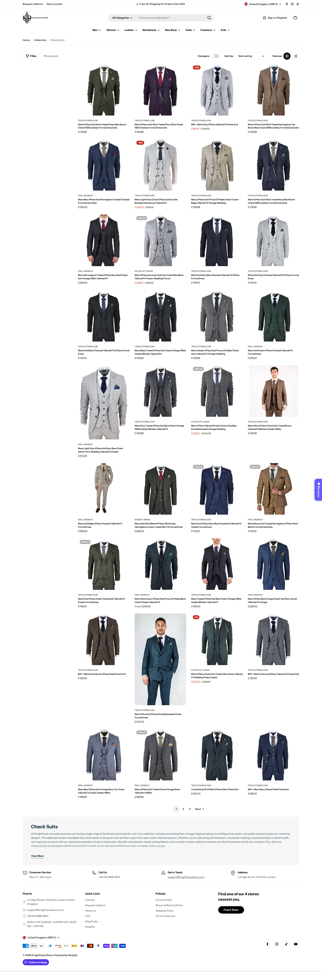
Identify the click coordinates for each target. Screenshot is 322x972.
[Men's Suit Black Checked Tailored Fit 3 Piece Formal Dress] (104, 316)
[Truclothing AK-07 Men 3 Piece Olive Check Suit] (217, 754)
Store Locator (54, 4)
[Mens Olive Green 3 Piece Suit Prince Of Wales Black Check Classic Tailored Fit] (160, 564)
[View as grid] (287, 56)
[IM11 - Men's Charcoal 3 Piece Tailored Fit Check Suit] (274, 639)
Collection (40, 40)
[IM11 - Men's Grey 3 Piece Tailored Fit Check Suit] (217, 90)
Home (26, 40)
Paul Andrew (85, 195)
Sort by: (229, 56)
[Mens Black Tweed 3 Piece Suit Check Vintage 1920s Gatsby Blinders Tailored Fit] (160, 316)
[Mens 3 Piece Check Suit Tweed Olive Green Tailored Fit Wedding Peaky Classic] (217, 639)
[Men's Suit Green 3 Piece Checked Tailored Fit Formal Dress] (274, 316)
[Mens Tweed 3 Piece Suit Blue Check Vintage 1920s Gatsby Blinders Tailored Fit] (217, 564)
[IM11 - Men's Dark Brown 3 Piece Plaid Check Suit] (104, 639)
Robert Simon (142, 519)
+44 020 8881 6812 (37, 916)
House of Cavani (144, 271)
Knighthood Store (42, 955)
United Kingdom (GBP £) (263, 4)
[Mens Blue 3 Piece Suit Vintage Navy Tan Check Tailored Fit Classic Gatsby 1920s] (104, 754)
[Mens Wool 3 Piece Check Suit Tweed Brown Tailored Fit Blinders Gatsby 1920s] (274, 391)
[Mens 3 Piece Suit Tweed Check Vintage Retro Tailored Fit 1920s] (160, 754)
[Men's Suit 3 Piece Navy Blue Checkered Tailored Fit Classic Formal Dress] (217, 489)
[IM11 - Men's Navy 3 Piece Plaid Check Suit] (274, 754)
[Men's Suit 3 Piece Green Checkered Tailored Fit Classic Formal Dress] (104, 564)
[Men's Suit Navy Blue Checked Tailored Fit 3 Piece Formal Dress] (217, 240)
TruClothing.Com (201, 120)
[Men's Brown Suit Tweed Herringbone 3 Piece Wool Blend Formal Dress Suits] (274, 489)
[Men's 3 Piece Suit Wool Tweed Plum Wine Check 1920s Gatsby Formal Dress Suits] (160, 90)
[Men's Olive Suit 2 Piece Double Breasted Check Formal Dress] (160, 659)
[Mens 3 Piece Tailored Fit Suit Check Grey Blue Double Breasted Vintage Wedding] (217, 391)
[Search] (209, 18)
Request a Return (33, 4)
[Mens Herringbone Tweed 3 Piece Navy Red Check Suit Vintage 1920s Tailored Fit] (104, 240)
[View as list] (295, 56)
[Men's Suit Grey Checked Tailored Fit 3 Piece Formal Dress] (274, 240)
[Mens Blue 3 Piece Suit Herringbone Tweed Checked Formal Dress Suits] (104, 165)
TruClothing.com (88, 120)
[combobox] (161, 17)
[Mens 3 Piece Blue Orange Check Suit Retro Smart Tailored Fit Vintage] (274, 564)
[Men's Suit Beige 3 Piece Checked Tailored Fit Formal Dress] (104, 489)
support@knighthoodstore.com (186, 877)
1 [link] (176, 809)
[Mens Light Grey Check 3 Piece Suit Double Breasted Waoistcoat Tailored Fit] (160, 165)
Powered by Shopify (65, 955)
